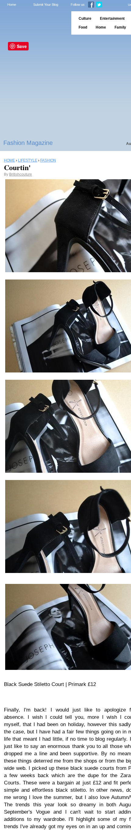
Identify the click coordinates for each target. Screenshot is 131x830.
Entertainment (112, 18)
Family (120, 27)
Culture (85, 18)
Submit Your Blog (45, 4)
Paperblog (33, 23)
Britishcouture (20, 174)
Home (11, 4)
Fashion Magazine (28, 142)
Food (83, 27)
